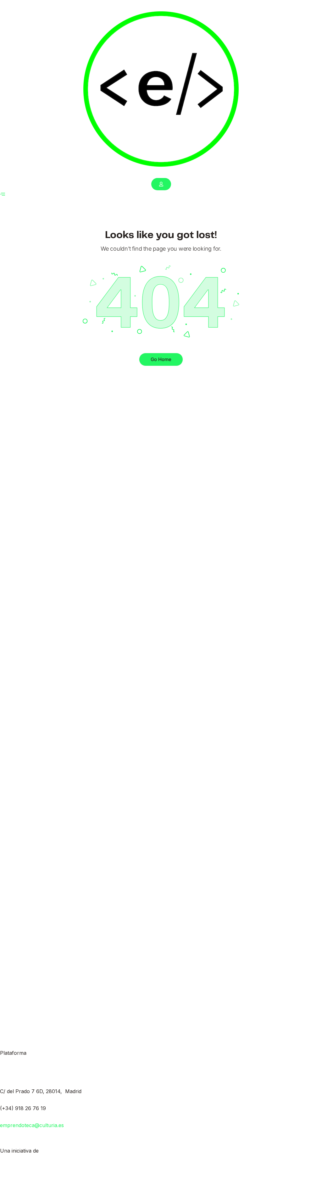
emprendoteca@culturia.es (32, 1125)
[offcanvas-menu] (2, 194)
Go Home (161, 359)
